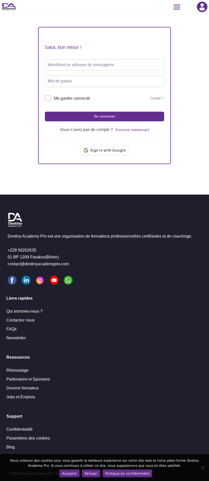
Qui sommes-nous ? (24, 311)
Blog (10, 447)
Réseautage (17, 370)
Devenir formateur (22, 388)
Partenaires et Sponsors (28, 379)
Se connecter (202, 7)
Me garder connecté (72, 98)
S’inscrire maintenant (132, 130)
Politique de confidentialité (127, 473)
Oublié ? (157, 98)
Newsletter (16, 338)
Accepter (69, 473)
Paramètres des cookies (28, 438)
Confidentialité (19, 429)
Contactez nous (20, 320)
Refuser (91, 473)
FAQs (11, 329)
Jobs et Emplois (20, 397)
